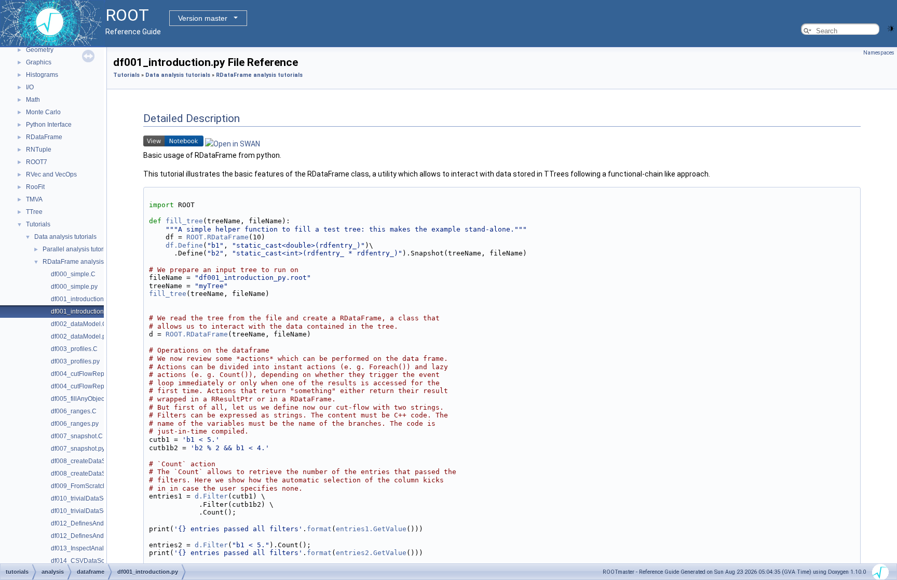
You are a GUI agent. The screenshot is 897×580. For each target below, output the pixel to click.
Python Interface (49, 124)
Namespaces (878, 52)
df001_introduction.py (81, 311)
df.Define (184, 245)
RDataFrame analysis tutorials (85, 261)
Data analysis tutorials (65, 236)
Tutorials (38, 224)
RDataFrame (44, 137)
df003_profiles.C (74, 349)
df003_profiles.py (75, 361)
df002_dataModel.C (79, 324)
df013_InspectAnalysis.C (86, 548)
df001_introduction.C (80, 299)
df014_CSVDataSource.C (87, 560)
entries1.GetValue (371, 529)
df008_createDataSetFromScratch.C (102, 461)
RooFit (35, 187)
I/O (30, 87)
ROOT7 (36, 162)
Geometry (39, 49)
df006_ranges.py (75, 423)
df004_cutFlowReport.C (84, 373)
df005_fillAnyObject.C (81, 398)
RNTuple (38, 149)
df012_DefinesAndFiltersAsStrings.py (103, 535)
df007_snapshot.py (78, 448)
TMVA (34, 199)
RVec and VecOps (51, 174)
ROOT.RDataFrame (217, 237)
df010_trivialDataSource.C (88, 498)
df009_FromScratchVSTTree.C (94, 486)
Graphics (38, 62)
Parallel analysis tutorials (78, 249)
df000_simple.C (73, 274)
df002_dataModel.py (80, 336)
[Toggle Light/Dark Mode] (890, 27)
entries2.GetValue (371, 553)
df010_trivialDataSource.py (89, 511)
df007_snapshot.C (77, 436)
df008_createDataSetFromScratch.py (103, 473)
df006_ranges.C (74, 411)
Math (33, 99)
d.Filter (211, 496)
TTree (34, 211)
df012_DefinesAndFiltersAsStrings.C (102, 523)
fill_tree (184, 221)
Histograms (42, 74)
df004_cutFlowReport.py (85, 386)
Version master (202, 18)
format (319, 529)
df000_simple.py (74, 286)
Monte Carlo (43, 112)
